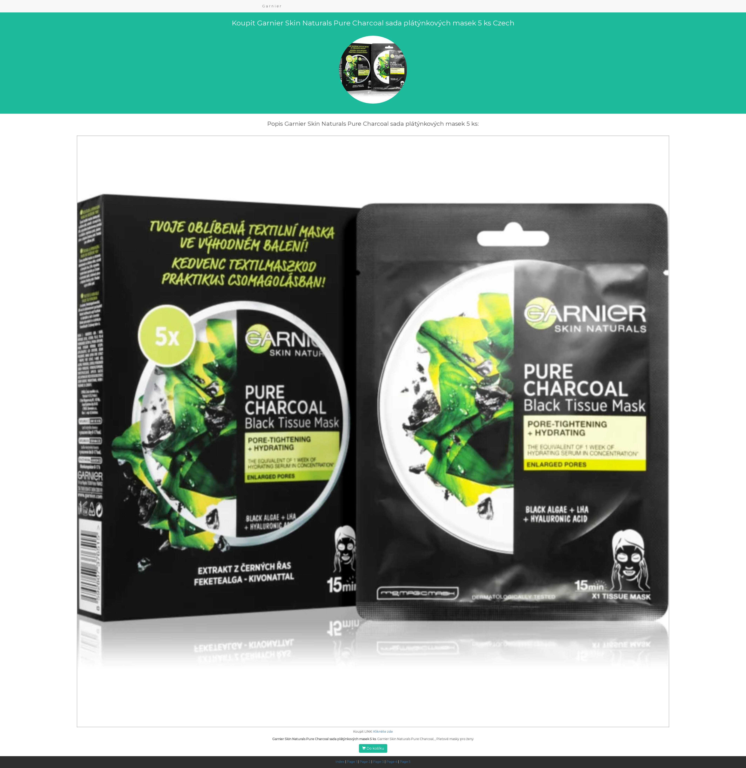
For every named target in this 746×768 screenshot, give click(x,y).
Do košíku (375, 748)
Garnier (272, 6)
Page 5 (405, 762)
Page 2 (365, 762)
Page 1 (352, 762)
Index (340, 762)
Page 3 (378, 762)
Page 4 (391, 762)
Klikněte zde (383, 731)
